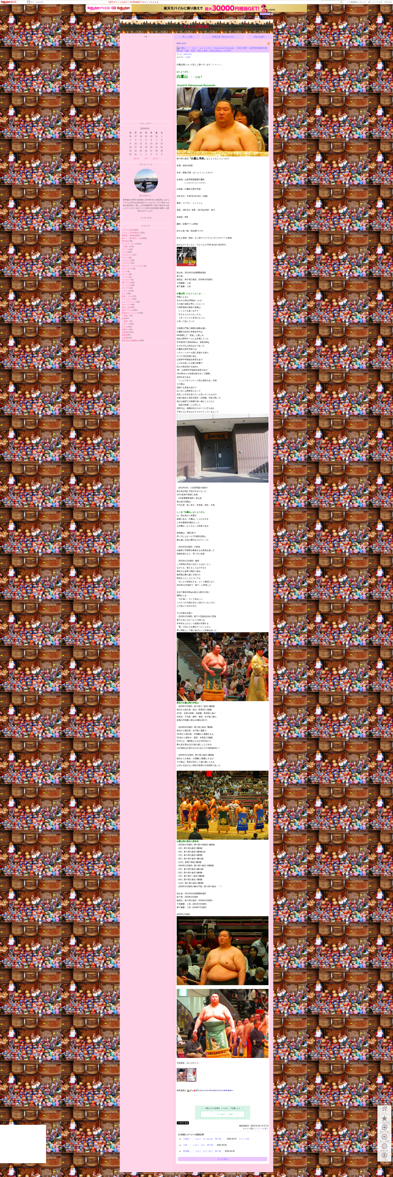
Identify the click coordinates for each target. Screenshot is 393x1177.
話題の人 (125, 329)
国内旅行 (125, 241)
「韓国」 (125, 246)
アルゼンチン (127, 255)
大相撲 (124, 338)
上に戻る (384, 1160)
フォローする (384, 1122)
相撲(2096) (187, 54)
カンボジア (126, 280)
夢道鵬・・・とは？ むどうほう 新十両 (202, 1151)
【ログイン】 (267, 17)
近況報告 (125, 332)
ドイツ (124, 271)
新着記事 (384, 1151)
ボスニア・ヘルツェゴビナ (133, 266)
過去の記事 (384, 1132)
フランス (125, 249)
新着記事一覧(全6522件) (223, 37)
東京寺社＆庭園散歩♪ (130, 340)
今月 (146, 158)
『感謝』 (125, 316)
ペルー (124, 252)
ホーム (123, 17)
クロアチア (126, 263)
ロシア (124, 293)
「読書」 (125, 321)
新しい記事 (384, 1141)
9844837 (265, 14)
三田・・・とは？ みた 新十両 (198, 1145)
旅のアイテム (127, 310)
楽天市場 (388, 2)
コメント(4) (244, 1139)
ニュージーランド (129, 302)
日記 (130, 17)
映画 (124, 318)
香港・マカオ (127, 296)
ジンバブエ (126, 285)
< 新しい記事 (187, 37)
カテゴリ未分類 (128, 230)
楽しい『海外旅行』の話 (132, 238)
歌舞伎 (124, 335)
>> (356, 2)
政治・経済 (126, 307)
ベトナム (125, 277)
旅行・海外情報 (36, 2)
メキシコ (125, 291)
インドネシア (127, 299)
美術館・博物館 (128, 235)
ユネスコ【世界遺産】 (131, 233)
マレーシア (126, 305)
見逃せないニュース (130, 313)
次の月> (156, 158)
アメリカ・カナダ (129, 244)
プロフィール (140, 17)
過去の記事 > (259, 37)
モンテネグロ (127, 269)
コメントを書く (261, 1128)
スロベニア (126, 260)
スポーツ (125, 324)
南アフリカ (126, 282)
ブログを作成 (376, 2)
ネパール (125, 274)
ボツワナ (125, 288)
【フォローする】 (253, 17)
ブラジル (125, 258)
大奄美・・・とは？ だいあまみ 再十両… (203, 1139)
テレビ (124, 327)
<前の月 (136, 158)
